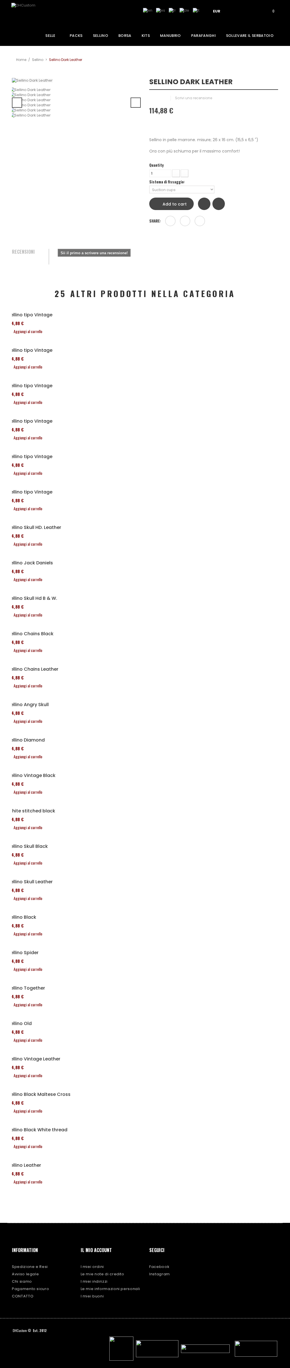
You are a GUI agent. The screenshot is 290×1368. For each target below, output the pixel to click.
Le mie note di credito (102, 1274)
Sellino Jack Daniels (30, 563)
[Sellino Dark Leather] (76, 89)
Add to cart (174, 204)
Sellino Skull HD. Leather (34, 527)
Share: (155, 221)
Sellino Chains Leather (33, 669)
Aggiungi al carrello (28, 331)
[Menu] (238, 10)
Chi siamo (22, 1281)
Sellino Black (22, 917)
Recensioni (23, 252)
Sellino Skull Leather (30, 882)
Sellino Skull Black (28, 846)
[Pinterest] (200, 221)
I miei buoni (92, 1296)
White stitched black (31, 811)
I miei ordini (92, 1266)
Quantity (156, 165)
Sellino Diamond (26, 740)
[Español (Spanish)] (160, 10)
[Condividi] (170, 221)
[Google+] (185, 221)
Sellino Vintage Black (32, 775)
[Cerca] (254, 10)
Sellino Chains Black (31, 634)
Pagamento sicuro (30, 1288)
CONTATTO (22, 1296)
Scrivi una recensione (193, 98)
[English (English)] (147, 10)
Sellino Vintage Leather (34, 1059)
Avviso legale (25, 1274)
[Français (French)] (172, 10)
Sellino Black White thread (37, 1130)
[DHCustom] (32, 12)
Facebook (159, 1266)
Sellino (37, 59)
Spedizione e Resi (30, 1266)
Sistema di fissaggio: (167, 181)
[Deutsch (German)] (184, 10)
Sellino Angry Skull (28, 705)
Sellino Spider (23, 953)
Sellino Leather (24, 1165)
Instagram (159, 1274)
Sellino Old (20, 1023)
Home (21, 59)
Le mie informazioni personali (110, 1288)
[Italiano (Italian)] (196, 10)
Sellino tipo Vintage (30, 315)
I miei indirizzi (94, 1281)
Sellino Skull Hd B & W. (32, 598)
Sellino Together (26, 988)
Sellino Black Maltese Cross (39, 1094)
